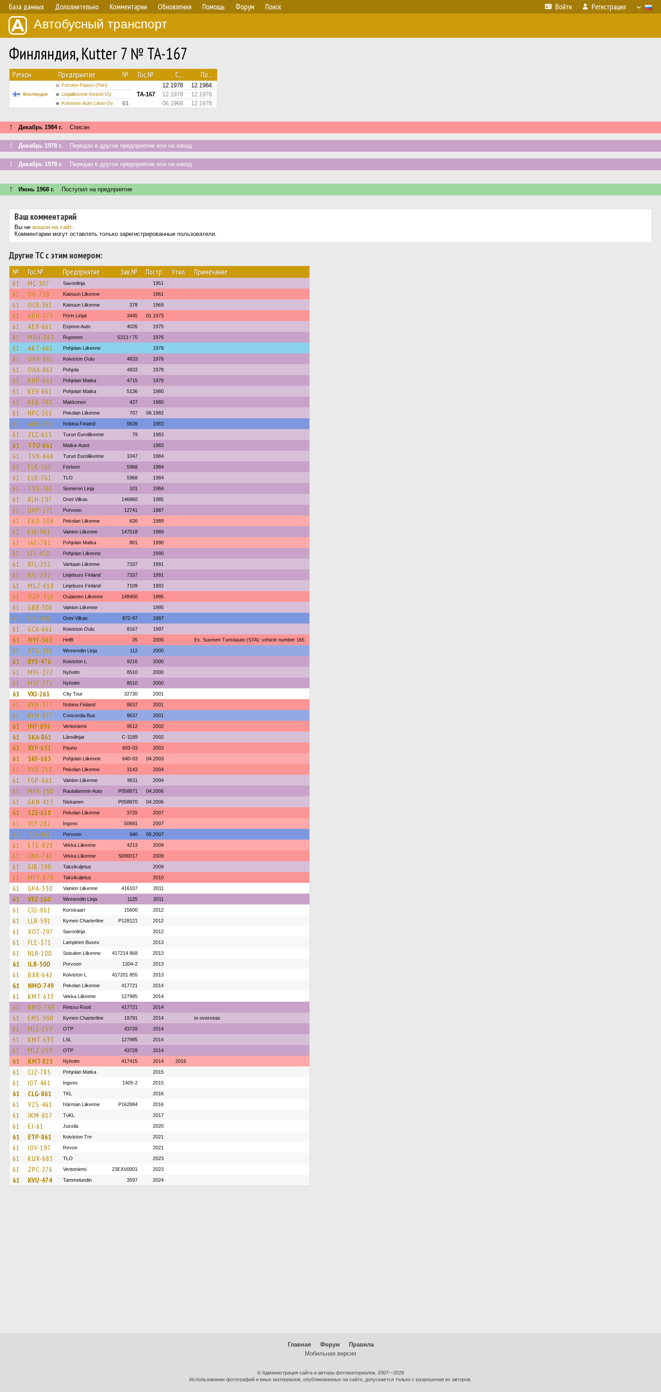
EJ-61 (36, 1125)
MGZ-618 (41, 585)
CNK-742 (40, 855)
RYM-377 (40, 704)
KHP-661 (41, 380)
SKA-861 (40, 736)
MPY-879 (41, 877)
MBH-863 (41, 337)
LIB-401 (39, 618)
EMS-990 (41, 1017)
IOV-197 (39, 1147)
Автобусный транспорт (100, 24)
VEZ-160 (39, 899)
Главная (299, 1344)
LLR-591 (39, 920)
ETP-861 (40, 1136)
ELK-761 (40, 466)
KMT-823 (40, 1061)
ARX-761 (40, 423)
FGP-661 (40, 780)
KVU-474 (40, 1179)
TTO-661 (40, 445)
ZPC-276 (40, 1169)
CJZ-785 (39, 1071)
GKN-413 (41, 801)
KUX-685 (40, 1158)
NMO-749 (41, 985)
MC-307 (38, 283)
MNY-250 (41, 790)
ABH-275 (41, 315)
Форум (330, 1344)
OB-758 (39, 293)
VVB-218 (40, 769)
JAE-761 (39, 542)
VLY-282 (39, 823)
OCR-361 (40, 304)
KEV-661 (40, 391)
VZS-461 (40, 1104)
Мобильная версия (330, 1353)
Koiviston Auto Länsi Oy (87, 103)
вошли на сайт (51, 227)
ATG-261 (40, 650)
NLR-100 (40, 953)
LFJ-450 (39, 553)
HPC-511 (40, 412)
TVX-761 (40, 488)
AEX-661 (40, 326)
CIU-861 (39, 909)
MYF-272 (40, 672)
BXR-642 (40, 974)
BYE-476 (39, 661)
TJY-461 (39, 834)
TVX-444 (40, 456)
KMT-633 (41, 996)
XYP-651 (39, 747)
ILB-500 (39, 963)
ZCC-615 (40, 434)
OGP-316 (41, 596)
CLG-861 (40, 1093)
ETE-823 (40, 845)
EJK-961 (39, 531)
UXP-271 (41, 510)
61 (16, 283)
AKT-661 (40, 348)
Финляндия (35, 94)
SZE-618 (39, 812)
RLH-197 (40, 499)
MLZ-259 (40, 1028)
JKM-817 (40, 1115)
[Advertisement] (330, 1264)
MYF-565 (40, 639)
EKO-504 (41, 520)
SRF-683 (39, 758)
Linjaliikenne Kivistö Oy (87, 94)
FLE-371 (39, 942)
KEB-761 (40, 402)
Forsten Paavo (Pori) (84, 85)
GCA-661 (40, 628)
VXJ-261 (39, 693)
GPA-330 (40, 888)
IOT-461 (39, 1082)
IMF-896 (39, 726)
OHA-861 (41, 358)
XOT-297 (40, 931)
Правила (361, 1344)
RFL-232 (39, 564)
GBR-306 (40, 607)
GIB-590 (39, 866)
